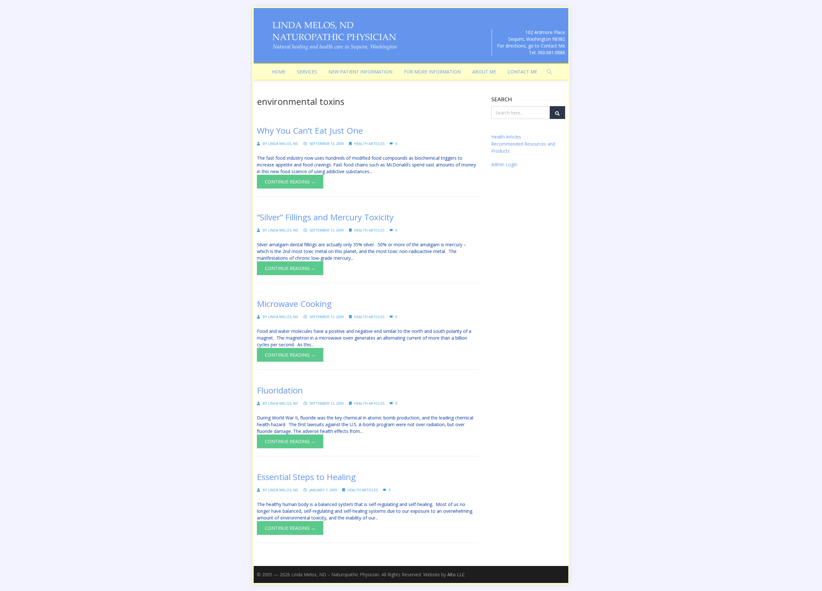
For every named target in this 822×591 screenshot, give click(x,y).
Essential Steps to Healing (306, 477)
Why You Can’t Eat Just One (310, 130)
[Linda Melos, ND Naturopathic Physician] (334, 36)
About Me (484, 72)
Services (307, 72)
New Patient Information (360, 72)
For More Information (432, 72)
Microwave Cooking (294, 303)
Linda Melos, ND (283, 143)
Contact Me (522, 72)
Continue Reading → (290, 182)
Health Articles (369, 143)
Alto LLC (456, 574)
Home (278, 72)
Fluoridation (280, 390)
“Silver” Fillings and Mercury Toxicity (325, 217)
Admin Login (504, 164)
